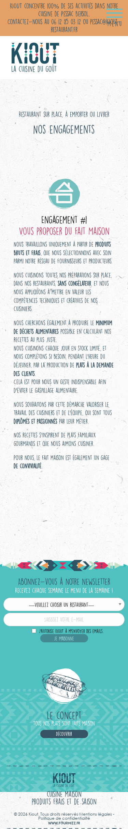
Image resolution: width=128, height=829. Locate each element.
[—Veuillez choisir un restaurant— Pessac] (64, 605)
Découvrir (64, 734)
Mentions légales (95, 814)
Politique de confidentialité (64, 818)
